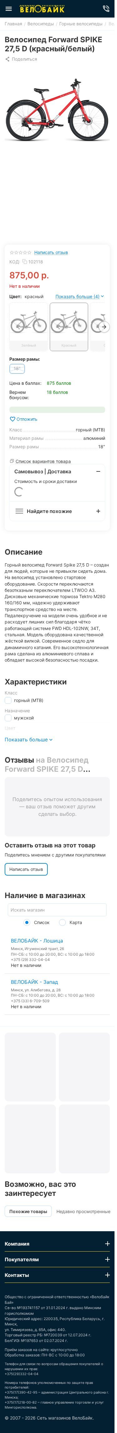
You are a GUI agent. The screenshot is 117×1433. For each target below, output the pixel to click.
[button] (21, 59)
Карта (75, 922)
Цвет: (15, 296)
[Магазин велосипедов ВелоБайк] (42, 9)
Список (41, 922)
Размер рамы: (24, 359)
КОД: (14, 261)
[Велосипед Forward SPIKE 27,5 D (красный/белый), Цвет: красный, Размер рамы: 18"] (57, 110)
